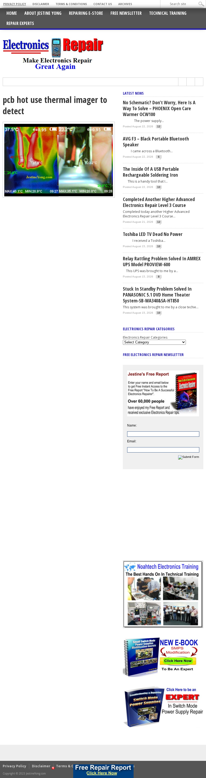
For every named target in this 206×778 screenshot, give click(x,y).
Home (11, 13)
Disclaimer (40, 4)
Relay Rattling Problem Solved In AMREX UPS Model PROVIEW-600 (162, 261)
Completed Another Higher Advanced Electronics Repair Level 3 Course (159, 202)
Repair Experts (20, 23)
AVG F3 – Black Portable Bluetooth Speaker (156, 141)
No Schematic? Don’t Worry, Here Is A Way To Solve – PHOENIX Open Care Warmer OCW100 (159, 108)
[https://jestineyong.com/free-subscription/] (104, 771)
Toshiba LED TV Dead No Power (152, 234)
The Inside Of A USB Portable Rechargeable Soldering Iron (151, 172)
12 (158, 126)
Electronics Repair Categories (145, 337)
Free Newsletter (126, 13)
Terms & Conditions (71, 4)
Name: (132, 425)
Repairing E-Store (86, 13)
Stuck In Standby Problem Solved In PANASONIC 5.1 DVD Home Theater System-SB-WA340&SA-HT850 (157, 294)
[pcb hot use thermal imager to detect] (59, 196)
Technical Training (167, 13)
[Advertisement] (163, 518)
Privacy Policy (14, 4)
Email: (131, 441)
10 (158, 187)
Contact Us (102, 4)
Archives (125, 4)
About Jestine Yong (42, 13)
